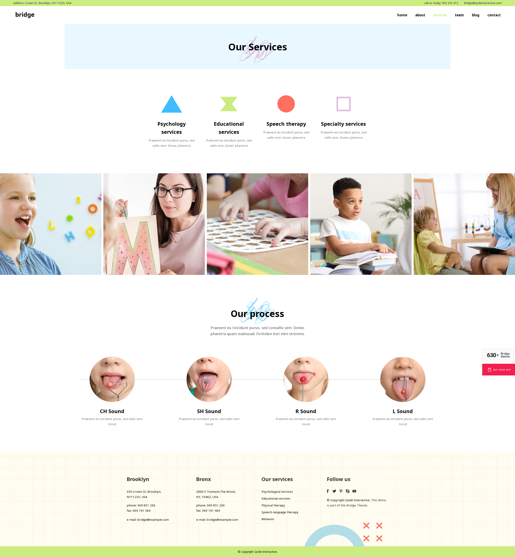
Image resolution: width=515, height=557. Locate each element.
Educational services (276, 498)
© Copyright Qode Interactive (348, 500)
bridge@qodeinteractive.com (483, 3)
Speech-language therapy (280, 512)
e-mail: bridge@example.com (148, 520)
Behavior (268, 519)
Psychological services (277, 491)
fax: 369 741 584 (138, 510)
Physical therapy (273, 505)
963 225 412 (450, 3)
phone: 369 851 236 (141, 505)
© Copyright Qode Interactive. (257, 552)
